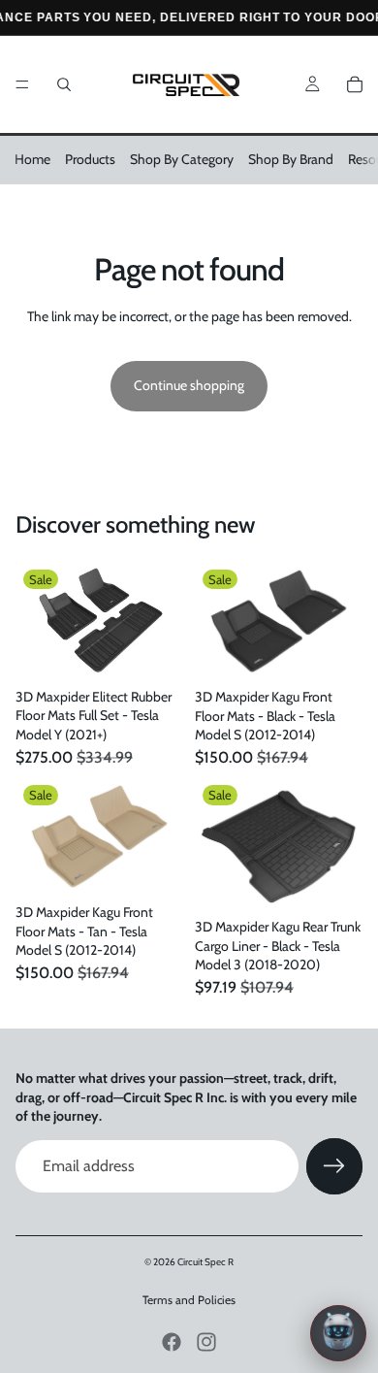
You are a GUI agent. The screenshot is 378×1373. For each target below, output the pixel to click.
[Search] (64, 84)
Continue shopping (189, 385)
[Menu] (22, 84)
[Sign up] (334, 1166)
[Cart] (354, 84)
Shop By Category (182, 159)
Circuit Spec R (205, 1262)
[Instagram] (206, 1342)
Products (90, 159)
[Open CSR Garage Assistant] (338, 1333)
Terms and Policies (189, 1299)
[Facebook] (171, 1342)
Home (32, 159)
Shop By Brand (290, 159)
